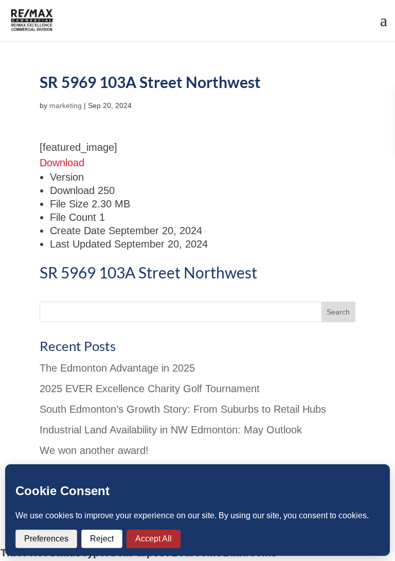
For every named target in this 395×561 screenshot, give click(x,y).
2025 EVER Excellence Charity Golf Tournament (150, 388)
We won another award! (94, 450)
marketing (65, 105)
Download (62, 162)
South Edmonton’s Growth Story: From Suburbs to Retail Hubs (183, 409)
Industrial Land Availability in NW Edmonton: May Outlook (171, 429)
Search (338, 312)
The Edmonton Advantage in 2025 (117, 368)
